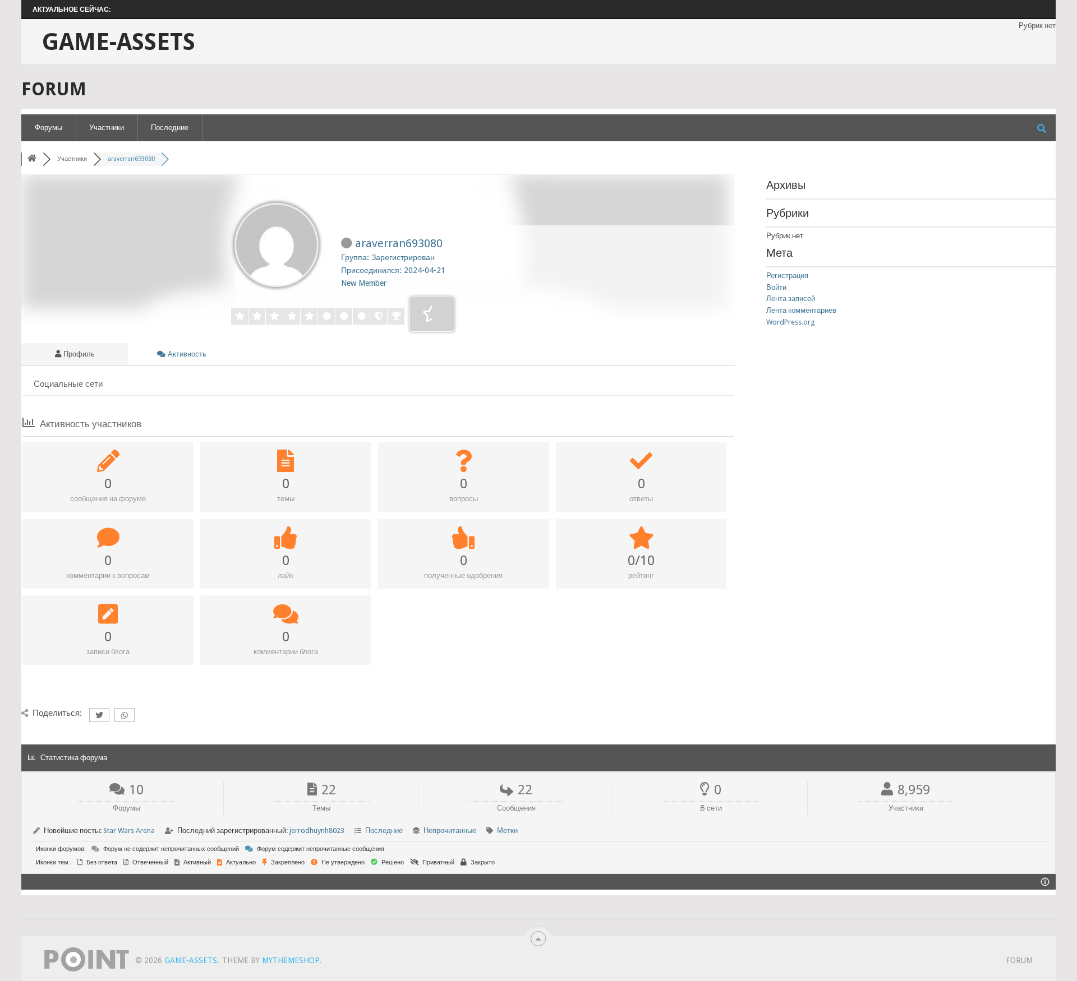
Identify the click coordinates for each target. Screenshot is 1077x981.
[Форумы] (31, 159)
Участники (106, 127)
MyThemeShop (290, 960)
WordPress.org (790, 322)
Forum (1019, 960)
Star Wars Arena (129, 830)
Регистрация (787, 275)
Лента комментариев (801, 310)
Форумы (48, 127)
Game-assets (118, 42)
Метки (507, 830)
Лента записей (790, 298)
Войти (776, 287)
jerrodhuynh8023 (316, 830)
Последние (169, 127)
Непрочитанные (450, 830)
